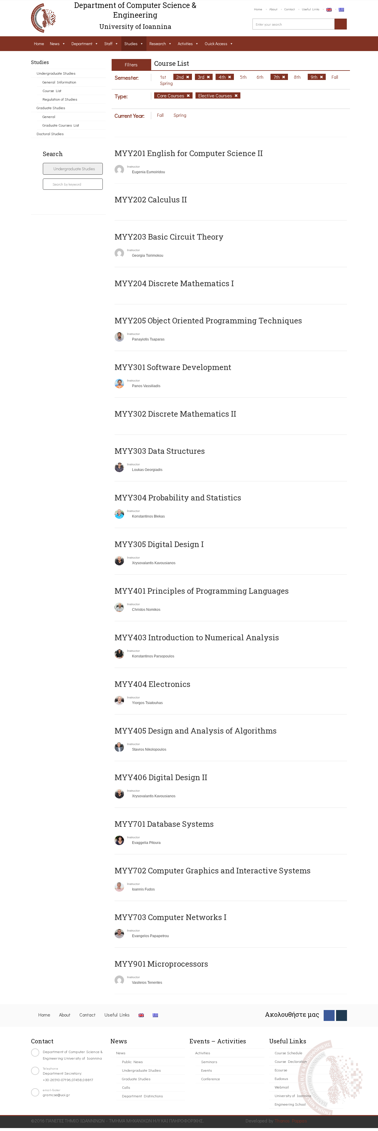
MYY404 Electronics (152, 684)
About (273, 9)
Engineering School (290, 1104)
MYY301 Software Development (173, 367)
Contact (289, 9)
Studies (131, 43)
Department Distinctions (142, 1095)
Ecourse (281, 1069)
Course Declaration (291, 1061)
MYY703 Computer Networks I (171, 917)
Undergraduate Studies (56, 73)
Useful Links (310, 9)
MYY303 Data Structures (160, 451)
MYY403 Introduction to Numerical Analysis (197, 637)
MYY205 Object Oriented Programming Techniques (208, 320)
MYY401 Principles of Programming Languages (202, 591)
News (55, 43)
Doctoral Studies (50, 133)
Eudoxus (281, 1078)
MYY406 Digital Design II (161, 777)
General (49, 116)
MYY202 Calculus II (151, 199)
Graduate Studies (51, 107)
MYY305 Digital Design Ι (159, 544)
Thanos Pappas (290, 1120)
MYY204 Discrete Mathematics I (174, 283)
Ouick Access (216, 43)
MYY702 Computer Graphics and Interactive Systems (213, 870)
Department (81, 43)
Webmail (282, 1086)
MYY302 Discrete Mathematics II (175, 414)
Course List (52, 90)
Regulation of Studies (60, 99)
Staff (108, 43)
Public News (132, 1061)
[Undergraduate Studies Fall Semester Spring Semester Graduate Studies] (73, 169)
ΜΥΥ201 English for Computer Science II (189, 153)
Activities (185, 43)
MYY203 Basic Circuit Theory (169, 237)
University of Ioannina (293, 1095)
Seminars (209, 1061)
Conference (210, 1078)
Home (258, 9)
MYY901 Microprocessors (161, 964)
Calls (126, 1087)
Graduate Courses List (61, 124)
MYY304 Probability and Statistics (178, 497)
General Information (59, 81)
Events (206, 1070)
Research (157, 43)
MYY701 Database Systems (164, 824)
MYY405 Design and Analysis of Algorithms (196, 731)
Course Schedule (288, 1052)
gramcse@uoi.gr (56, 1094)
